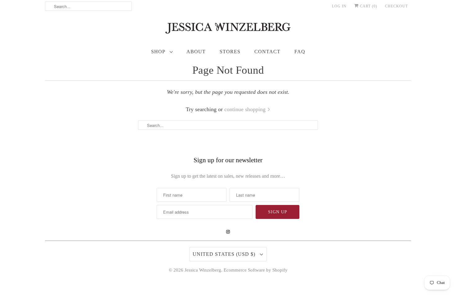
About (196, 51)
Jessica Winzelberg (203, 270)
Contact (267, 51)
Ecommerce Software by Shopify (256, 270)
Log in (339, 6)
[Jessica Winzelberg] (228, 29)
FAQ (299, 51)
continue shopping (245, 109)
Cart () (368, 6)
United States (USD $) (225, 254)
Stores (230, 51)
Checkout (396, 6)
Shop (159, 51)
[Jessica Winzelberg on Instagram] (228, 232)
